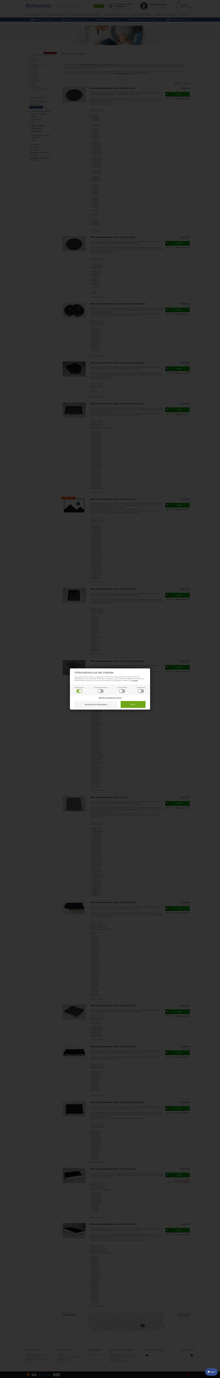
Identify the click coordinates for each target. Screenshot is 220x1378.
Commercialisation (101, 687)
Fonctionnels (122, 687)
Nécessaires (79, 687)
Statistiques (141, 687)
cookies (135, 680)
